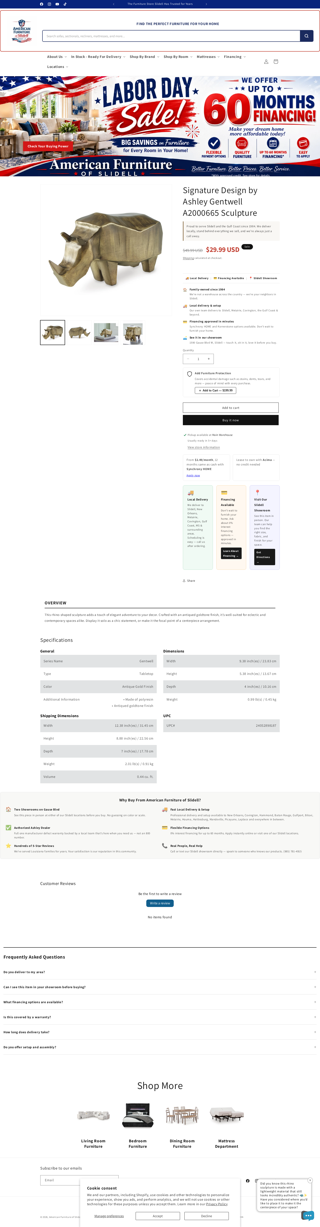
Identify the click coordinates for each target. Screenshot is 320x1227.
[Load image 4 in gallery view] (133, 332)
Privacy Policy (216, 1204)
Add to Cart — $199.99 (217, 390)
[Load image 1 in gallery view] (52, 332)
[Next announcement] (206, 4)
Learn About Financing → (231, 553)
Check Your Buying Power (48, 146)
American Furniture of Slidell (65, 1217)
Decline (206, 1216)
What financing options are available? (33, 1002)
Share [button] (191, 581)
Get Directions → (263, 557)
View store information (204, 447)
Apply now (193, 475)
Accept (158, 1216)
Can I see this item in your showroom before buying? (44, 987)
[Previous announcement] (113, 4)
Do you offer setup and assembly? (29, 1047)
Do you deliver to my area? (24, 972)
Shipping (188, 258)
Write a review (160, 903)
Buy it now (230, 420)
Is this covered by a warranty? (27, 1017)
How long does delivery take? (26, 1032)
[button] (57, 57)
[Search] (306, 35)
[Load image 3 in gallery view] (106, 332)
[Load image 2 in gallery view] (79, 332)
